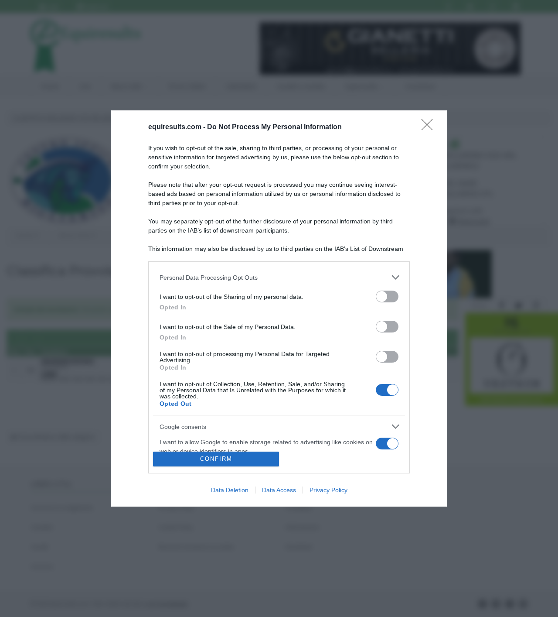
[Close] (430, 127)
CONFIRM (216, 459)
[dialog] (279, 308)
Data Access (279, 490)
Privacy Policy (328, 490)
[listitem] (279, 277)
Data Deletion (229, 490)
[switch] (387, 296)
